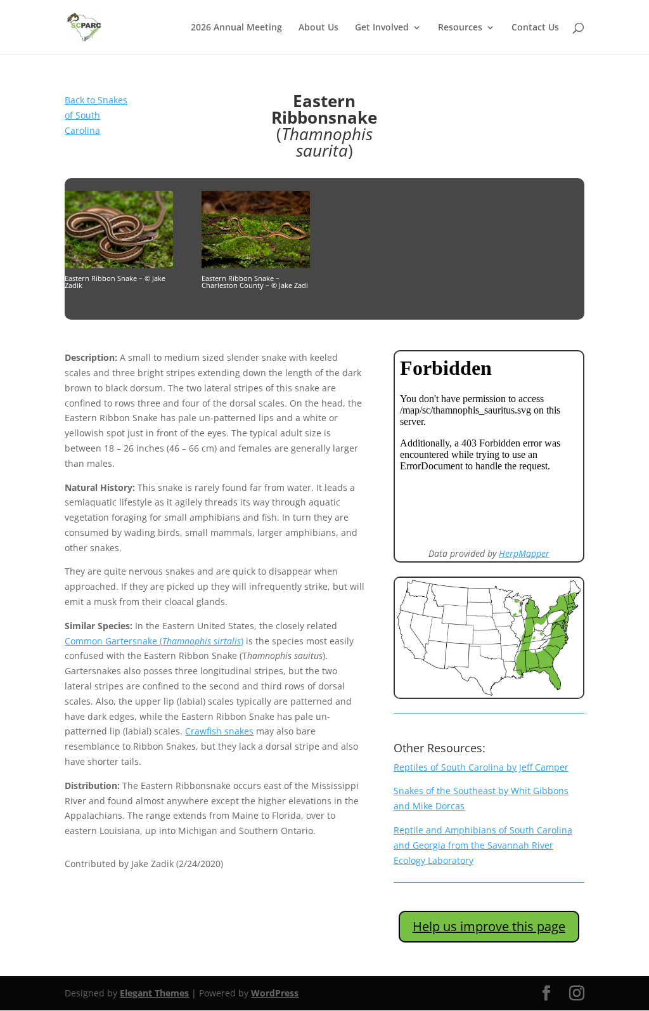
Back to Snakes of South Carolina (96, 115)
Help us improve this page (489, 926)
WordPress (275, 993)
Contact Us (535, 28)
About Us (318, 28)
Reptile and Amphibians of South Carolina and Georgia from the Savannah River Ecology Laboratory (483, 845)
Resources (460, 28)
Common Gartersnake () (154, 641)
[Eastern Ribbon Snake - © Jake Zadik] (119, 265)
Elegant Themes (154, 993)
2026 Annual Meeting (236, 28)
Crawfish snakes (219, 731)
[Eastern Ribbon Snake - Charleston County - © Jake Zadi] (256, 265)
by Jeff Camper (481, 767)
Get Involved (382, 28)
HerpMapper (524, 553)
